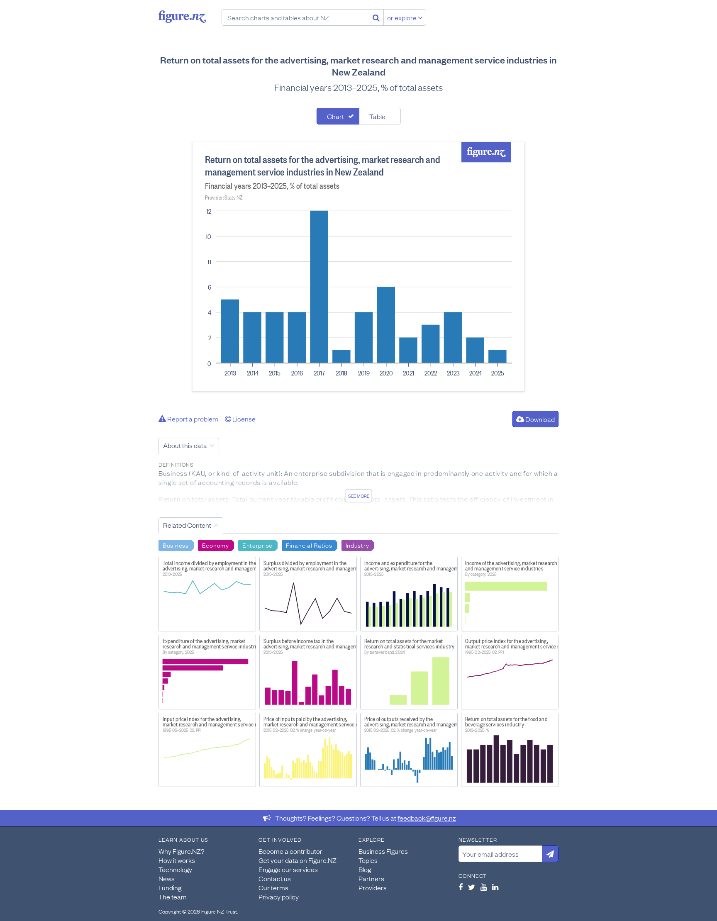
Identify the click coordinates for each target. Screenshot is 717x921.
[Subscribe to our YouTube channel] (483, 887)
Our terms (273, 887)
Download (539, 419)
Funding (170, 887)
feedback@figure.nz (427, 817)
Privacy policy (279, 896)
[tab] (338, 116)
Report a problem (192, 418)
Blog (364, 869)
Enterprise (257, 544)
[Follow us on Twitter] (471, 887)
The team (173, 896)
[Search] (376, 17)
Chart (335, 116)
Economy (215, 544)
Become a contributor (290, 850)
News (167, 878)
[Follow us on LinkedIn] (495, 887)
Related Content (187, 524)
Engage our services (288, 869)
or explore (402, 17)
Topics (368, 860)
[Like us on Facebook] (460, 887)
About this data (185, 445)
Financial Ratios (309, 544)
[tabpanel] (358, 266)
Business (176, 544)
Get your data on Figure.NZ (298, 860)
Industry (357, 544)
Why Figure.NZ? (182, 850)
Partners (371, 878)
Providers (372, 887)
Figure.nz (182, 16)
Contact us (275, 878)
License (243, 418)
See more (358, 495)
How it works (177, 860)
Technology (175, 869)
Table (377, 116)
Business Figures (383, 850)
